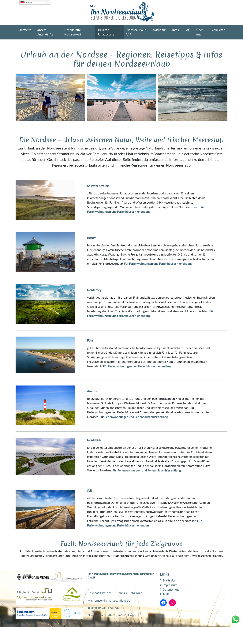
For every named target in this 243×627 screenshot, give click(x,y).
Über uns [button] (199, 32)
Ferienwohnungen (99, 315)
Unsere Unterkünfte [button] (45, 32)
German (28, 2)
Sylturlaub (159, 29)
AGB (166, 594)
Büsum (91, 237)
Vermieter (218, 29)
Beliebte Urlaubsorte (106, 32)
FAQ (188, 29)
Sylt (89, 490)
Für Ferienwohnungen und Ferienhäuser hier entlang (158, 263)
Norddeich (94, 440)
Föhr (90, 340)
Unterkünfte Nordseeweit (72, 32)
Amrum (92, 391)
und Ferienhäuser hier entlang (130, 315)
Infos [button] (175, 29)
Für (211, 311)
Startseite (24, 29)
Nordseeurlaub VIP (136, 32)
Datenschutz (171, 589)
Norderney (94, 290)
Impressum (170, 585)
